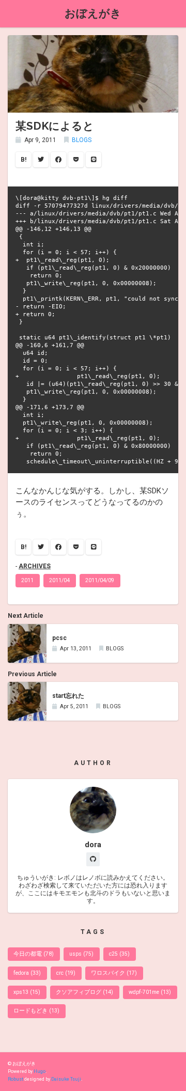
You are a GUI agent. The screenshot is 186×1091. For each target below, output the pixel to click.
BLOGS (81, 140)
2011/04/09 (99, 580)
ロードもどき (36, 1010)
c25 (119, 953)
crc (65, 973)
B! (23, 159)
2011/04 (59, 580)
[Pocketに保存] (76, 159)
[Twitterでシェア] (41, 159)
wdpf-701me (150, 992)
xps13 (26, 992)
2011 (27, 580)
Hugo (39, 1071)
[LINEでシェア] (93, 159)
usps (81, 953)
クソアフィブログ (84, 992)
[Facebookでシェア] (58, 159)
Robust (15, 1079)
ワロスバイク (114, 973)
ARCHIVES (35, 566)
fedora (27, 973)
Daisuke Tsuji (66, 1079)
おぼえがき (93, 13)
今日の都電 (33, 953)
